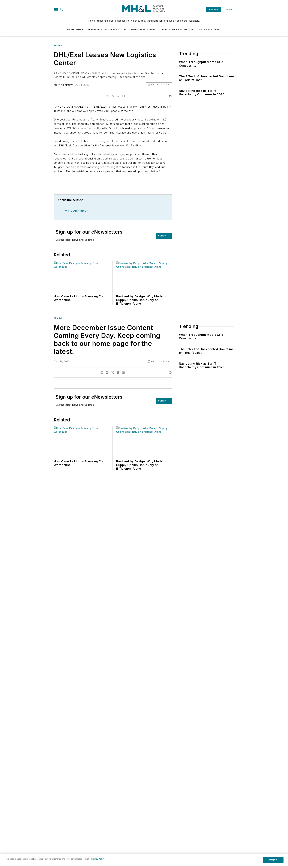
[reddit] (118, 95)
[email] (123, 95)
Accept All (273, 860)
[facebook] (101, 95)
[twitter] (112, 95)
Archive (58, 45)
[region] (144, 860)
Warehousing (75, 29)
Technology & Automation (176, 29)
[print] (170, 95)
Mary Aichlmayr (63, 84)
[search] (61, 9)
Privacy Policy (97, 859)
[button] (56, 9)
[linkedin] (107, 95)
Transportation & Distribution (107, 29)
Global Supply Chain (143, 29)
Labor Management (209, 29)
